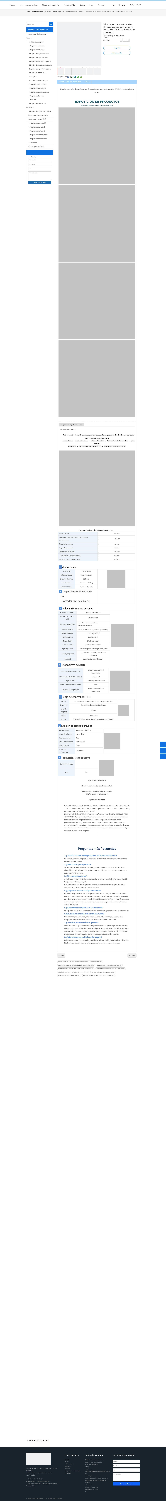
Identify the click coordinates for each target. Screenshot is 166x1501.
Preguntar (117, 48)
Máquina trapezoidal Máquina (93, 1462)
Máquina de (88, 1469)
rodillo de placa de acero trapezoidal (69, 975)
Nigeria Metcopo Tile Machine (40, 69)
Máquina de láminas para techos (36, 36)
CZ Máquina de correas (92, 1489)
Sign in (134, 5)
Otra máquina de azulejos (38, 80)
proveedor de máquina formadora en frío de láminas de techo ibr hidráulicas (80, 962)
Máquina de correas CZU (37, 119)
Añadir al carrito (117, 53)
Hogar (12, 5)
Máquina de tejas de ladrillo (39, 54)
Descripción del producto (70, 81)
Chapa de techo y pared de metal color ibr (109, 965)
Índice (60, 1498)
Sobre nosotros (86, 5)
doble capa (88, 1476)
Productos (68, 1466)
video (87, 81)
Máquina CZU (69, 5)
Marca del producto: (109, 36)
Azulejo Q (32, 77)
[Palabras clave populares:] (51, 24)
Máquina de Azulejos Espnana (40, 61)
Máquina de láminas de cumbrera (36, 105)
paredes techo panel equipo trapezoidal (103, 972)
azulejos (87, 1467)
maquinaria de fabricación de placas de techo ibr (110, 968)
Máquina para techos (28, 5)
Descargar (68, 1473)
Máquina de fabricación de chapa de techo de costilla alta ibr (75, 968)
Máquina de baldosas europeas (40, 65)
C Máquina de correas (91, 1485)
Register (139, 5)
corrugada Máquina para (92, 1464)
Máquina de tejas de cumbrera (40, 111)
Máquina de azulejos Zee (38, 73)
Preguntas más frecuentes (73, 1471)
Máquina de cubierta (50, 5)
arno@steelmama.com (43, 1481)
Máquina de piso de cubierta (38, 115)
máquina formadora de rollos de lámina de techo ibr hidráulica (76, 965)
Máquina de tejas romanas (38, 57)
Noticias (67, 1468)
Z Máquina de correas (91, 1487)
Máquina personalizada (36, 146)
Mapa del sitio (54, 1498)
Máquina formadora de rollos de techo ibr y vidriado (73, 972)
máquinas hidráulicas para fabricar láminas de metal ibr (98, 975)
